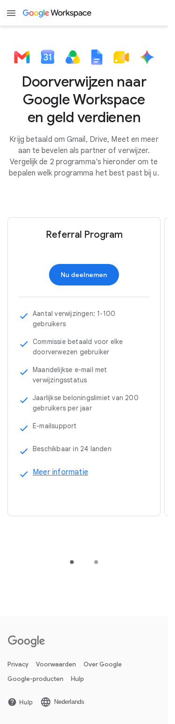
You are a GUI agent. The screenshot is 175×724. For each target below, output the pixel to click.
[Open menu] (11, 13)
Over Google (103, 664)
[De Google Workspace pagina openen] (57, 13)
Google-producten (35, 679)
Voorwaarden (56, 664)
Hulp (77, 679)
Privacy (17, 664)
